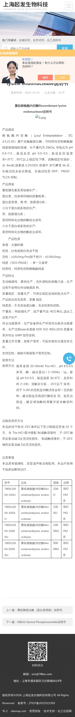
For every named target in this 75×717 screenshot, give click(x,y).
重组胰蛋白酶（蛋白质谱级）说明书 (39, 610)
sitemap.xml (18, 711)
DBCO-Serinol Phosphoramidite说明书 (41, 622)
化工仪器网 (65, 711)
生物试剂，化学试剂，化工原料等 (40, 40)
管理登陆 (34, 711)
